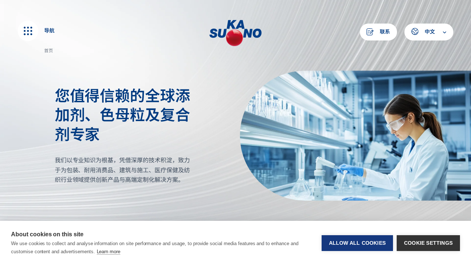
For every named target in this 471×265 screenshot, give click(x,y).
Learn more (109, 251)
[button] (428, 32)
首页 (48, 50)
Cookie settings (428, 243)
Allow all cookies (357, 243)
